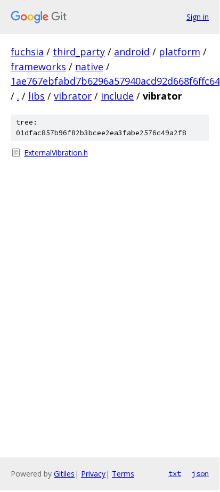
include (117, 95)
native (89, 66)
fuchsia (27, 51)
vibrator (73, 95)
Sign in (197, 17)
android (132, 51)
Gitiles (64, 474)
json (200, 473)
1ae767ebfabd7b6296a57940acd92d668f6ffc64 (115, 81)
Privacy (93, 474)
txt (174, 473)
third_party (79, 51)
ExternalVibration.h (56, 152)
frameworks (38, 66)
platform (179, 51)
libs (36, 95)
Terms (123, 474)
